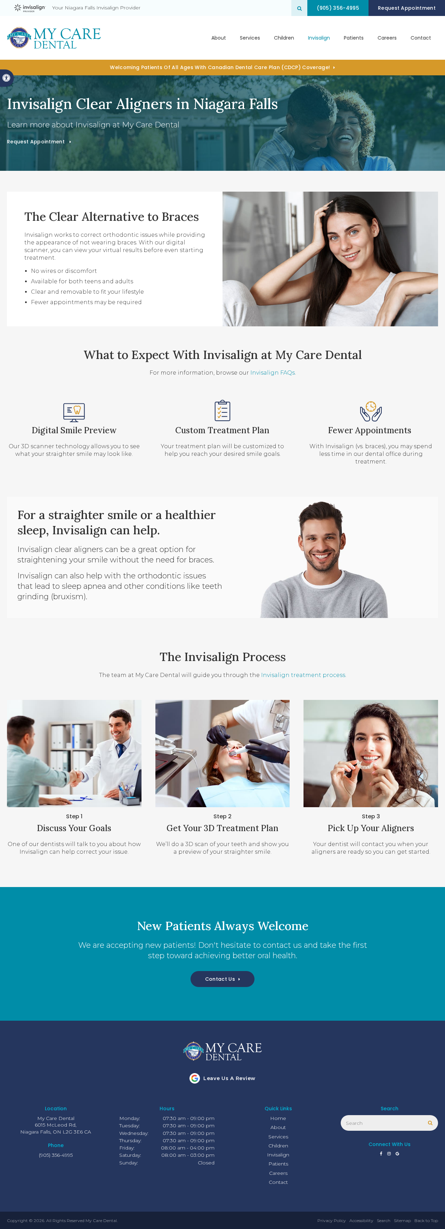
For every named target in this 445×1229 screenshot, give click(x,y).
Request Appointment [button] (407, 8)
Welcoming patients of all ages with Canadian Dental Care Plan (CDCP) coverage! (220, 67)
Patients (354, 37)
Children (284, 37)
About (218, 37)
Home (278, 1118)
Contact (421, 37)
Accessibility (361, 1220)
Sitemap (402, 1220)
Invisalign (319, 37)
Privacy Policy (331, 1220)
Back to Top (426, 1220)
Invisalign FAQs (272, 372)
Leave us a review (229, 1078)
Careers (387, 37)
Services (250, 37)
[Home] (54, 37)
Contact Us (220, 979)
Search (383, 1220)
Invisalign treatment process (303, 675)
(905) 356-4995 (338, 8)
